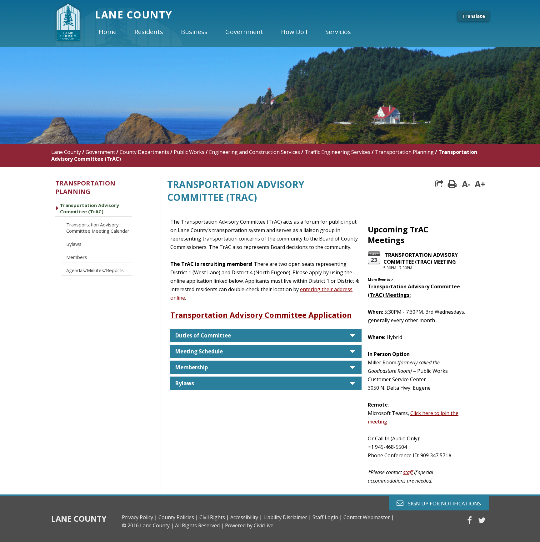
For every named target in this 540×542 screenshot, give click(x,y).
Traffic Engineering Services (337, 152)
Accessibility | (246, 517)
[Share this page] (439, 184)
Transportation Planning (404, 152)
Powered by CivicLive (249, 525)
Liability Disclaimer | (287, 517)
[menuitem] (113, 32)
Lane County (66, 152)
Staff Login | (327, 517)
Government (100, 152)
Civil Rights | (214, 517)
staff (408, 472)
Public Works (189, 152)
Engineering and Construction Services (254, 152)
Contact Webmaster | (368, 517)
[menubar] (230, 32)
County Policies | (178, 517)
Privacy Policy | (139, 517)
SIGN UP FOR (442, 503)
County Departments (144, 152)
